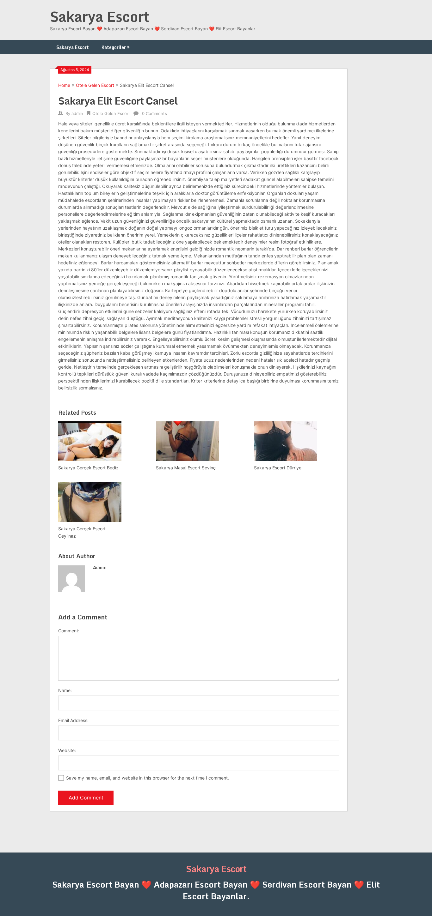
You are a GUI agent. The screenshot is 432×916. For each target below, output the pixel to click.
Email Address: (73, 720)
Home (64, 85)
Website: (67, 750)
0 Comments (154, 113)
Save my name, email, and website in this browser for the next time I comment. (147, 777)
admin (77, 113)
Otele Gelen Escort (95, 85)
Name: (65, 690)
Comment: (68, 630)
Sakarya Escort (99, 16)
